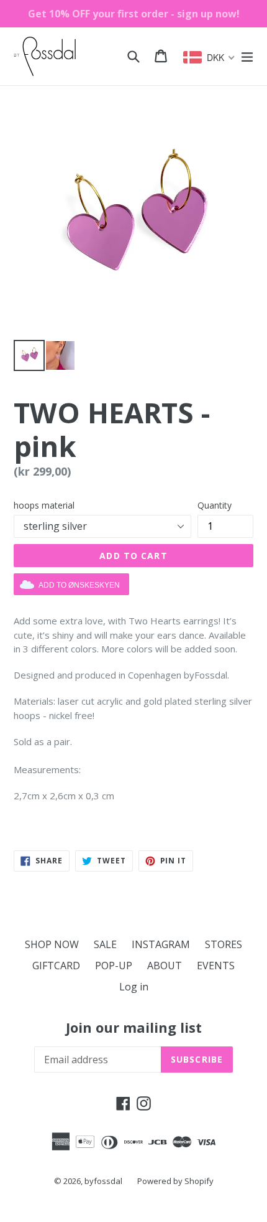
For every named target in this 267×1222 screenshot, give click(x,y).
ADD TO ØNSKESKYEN (79, 585)
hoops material (44, 505)
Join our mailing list (134, 1027)
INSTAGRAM (161, 944)
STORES (223, 944)
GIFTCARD (56, 965)
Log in (133, 987)
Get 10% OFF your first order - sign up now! (134, 14)
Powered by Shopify (175, 1181)
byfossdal (103, 1181)
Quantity (214, 505)
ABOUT (164, 965)
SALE (105, 944)
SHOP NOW (52, 944)
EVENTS (216, 965)
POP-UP (113, 965)
